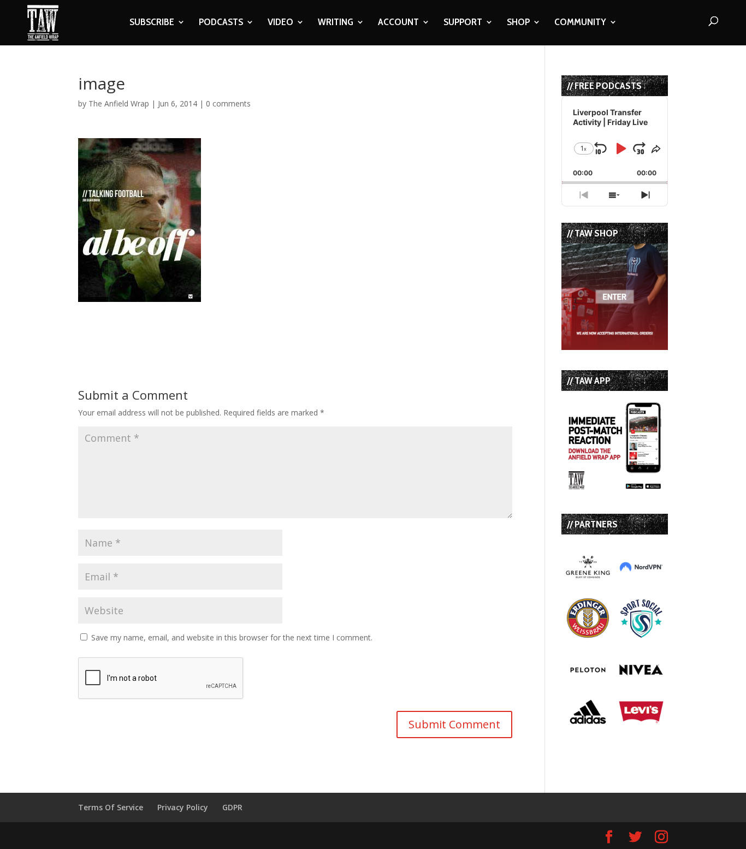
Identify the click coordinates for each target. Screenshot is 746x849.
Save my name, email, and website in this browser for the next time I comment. (231, 637)
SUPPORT (462, 23)
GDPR (232, 807)
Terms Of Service (110, 807)
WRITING (335, 23)
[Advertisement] (206, 318)
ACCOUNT (398, 23)
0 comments (228, 103)
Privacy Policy (182, 807)
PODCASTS (221, 23)
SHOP (518, 23)
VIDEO (280, 23)
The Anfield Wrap (118, 103)
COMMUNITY (580, 23)
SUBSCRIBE (151, 23)
